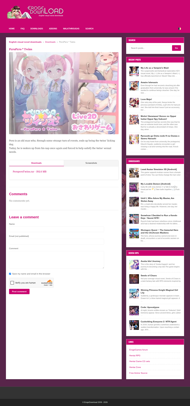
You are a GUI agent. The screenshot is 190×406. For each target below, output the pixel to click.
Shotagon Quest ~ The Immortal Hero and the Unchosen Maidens (159, 231)
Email (19, 236)
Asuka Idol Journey (150, 261)
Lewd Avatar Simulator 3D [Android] (159, 169)
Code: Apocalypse (150, 307)
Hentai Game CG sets (139, 361)
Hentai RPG (134, 355)
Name (12, 224)
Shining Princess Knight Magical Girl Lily (159, 291)
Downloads (36, 29)
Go (176, 48)
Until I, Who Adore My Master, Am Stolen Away (157, 199)
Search (89, 29)
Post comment (19, 291)
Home (12, 29)
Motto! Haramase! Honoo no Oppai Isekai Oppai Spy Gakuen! (158, 117)
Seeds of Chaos (149, 275)
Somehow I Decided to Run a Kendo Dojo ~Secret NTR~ (159, 216)
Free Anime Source (138, 373)
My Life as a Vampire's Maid (155, 68)
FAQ (22, 29)
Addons (53, 29)
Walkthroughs (71, 29)
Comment (13, 248)
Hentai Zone (135, 367)
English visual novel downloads (25, 42)
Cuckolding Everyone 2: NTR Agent (158, 321)
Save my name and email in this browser (31, 274)
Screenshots (91, 163)
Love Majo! (146, 99)
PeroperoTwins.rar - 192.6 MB (29, 171)
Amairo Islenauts (149, 82)
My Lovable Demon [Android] (155, 184)
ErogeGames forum (138, 350)
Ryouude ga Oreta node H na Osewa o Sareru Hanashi (160, 137)
